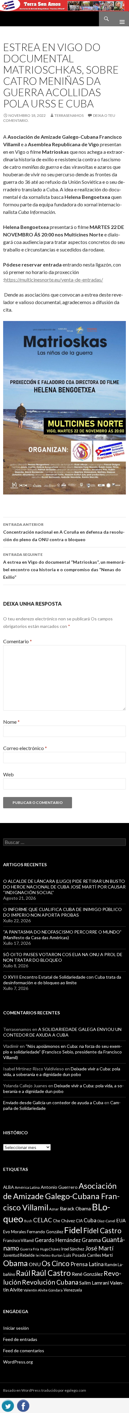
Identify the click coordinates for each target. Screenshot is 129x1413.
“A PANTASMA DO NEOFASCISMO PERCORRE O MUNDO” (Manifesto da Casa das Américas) (62, 934)
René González (87, 1274)
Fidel (73, 1230)
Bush (28, 1221)
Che (56, 1220)
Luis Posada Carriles (82, 1255)
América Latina (27, 1187)
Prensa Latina (87, 1264)
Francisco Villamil (18, 1240)
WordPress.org (18, 1361)
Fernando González (45, 1231)
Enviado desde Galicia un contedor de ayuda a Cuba (53, 1102)
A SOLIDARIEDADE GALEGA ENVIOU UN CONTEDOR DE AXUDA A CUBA (62, 1032)
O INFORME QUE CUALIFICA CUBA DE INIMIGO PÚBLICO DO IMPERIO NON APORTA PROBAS (62, 912)
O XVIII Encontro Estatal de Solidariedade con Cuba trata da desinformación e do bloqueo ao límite (62, 979)
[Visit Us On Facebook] (23, 1405)
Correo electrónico (25, 748)
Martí (107, 1255)
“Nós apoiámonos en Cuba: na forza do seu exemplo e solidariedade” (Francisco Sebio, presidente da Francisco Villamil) (62, 1051)
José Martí (99, 1248)
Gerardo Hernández (58, 1240)
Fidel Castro (102, 1230)
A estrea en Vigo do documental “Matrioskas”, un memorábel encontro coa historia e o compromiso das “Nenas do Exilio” (64, 566)
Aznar (54, 1209)
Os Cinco (56, 1263)
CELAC (42, 1220)
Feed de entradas (20, 1339)
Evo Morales (14, 1231)
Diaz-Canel (106, 1221)
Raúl (23, 1273)
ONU (35, 1264)
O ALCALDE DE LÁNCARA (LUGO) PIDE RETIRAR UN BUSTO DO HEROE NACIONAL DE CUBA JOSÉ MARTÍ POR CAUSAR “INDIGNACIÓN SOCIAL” (64, 886)
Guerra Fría (29, 1249)
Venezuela (73, 1289)
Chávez (68, 1220)
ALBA (8, 1187)
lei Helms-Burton (49, 1255)
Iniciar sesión (16, 1328)
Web (8, 774)
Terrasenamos (69, 115)
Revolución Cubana (50, 1282)
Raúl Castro (51, 1272)
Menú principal (119, 18)
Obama (15, 1263)
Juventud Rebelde (19, 1255)
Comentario (17, 641)
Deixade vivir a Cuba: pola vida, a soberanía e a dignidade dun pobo (61, 1071)
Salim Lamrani (94, 1283)
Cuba (90, 1220)
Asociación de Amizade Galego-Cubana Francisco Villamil (61, 1196)
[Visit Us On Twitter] (7, 1405)
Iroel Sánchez (72, 1248)
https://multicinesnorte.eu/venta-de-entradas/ (53, 279)
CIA (79, 1220)
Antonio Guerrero (59, 1187)
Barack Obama (75, 1208)
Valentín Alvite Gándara (43, 1290)
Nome (11, 722)
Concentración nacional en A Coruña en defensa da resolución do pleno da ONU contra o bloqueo (64, 532)
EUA (121, 1220)
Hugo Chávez (50, 1249)
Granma (91, 1240)
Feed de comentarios (23, 1350)
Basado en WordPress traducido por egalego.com (44, 1390)
